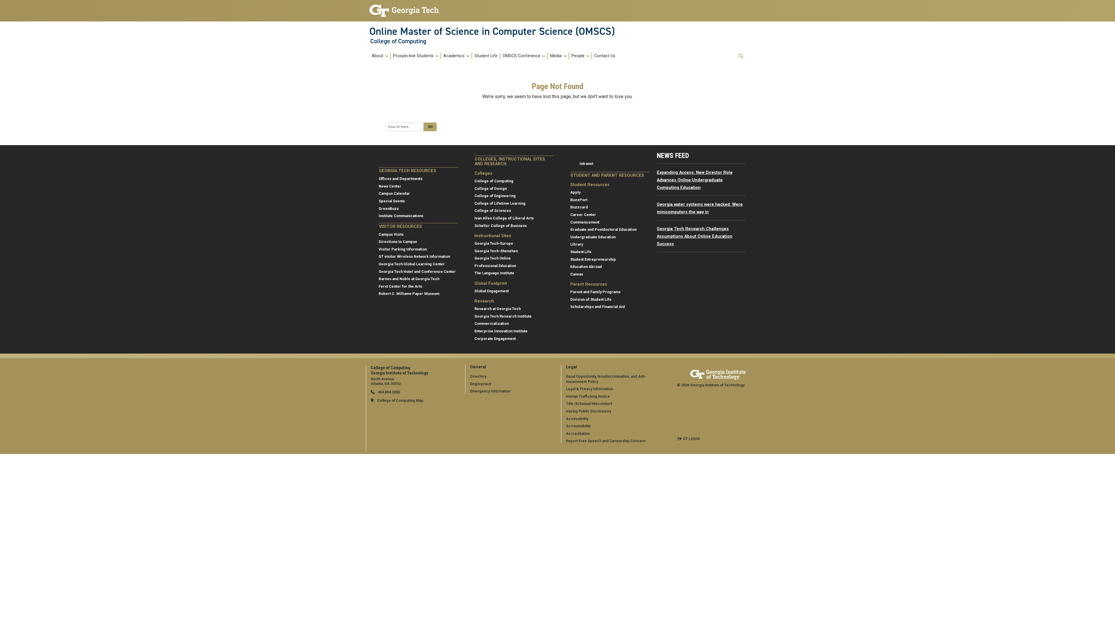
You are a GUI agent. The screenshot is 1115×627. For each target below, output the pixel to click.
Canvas (576, 274)
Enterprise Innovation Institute (501, 331)
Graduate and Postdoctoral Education (603, 229)
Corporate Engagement (495, 338)
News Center (390, 186)
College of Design (490, 188)
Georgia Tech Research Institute (503, 316)
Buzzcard (579, 207)
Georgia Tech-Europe (493, 243)
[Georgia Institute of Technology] (404, 8)
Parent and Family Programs (595, 292)
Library (576, 244)
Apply (575, 192)
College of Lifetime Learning (500, 203)
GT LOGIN (691, 439)
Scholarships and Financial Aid (597, 307)
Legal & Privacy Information (589, 389)
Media (556, 55)
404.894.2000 (388, 392)
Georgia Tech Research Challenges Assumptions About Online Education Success (694, 236)
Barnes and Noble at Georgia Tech (409, 279)
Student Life (485, 55)
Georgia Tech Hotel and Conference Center (417, 271)
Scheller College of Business (500, 226)
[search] (741, 56)
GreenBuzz (389, 208)
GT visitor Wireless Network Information (414, 256)
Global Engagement (491, 291)
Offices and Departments (400, 178)
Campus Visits (391, 234)
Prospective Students (413, 55)
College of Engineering (495, 196)
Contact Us (604, 55)
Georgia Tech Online (492, 258)
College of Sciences (492, 210)
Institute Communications (401, 216)
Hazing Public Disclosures (588, 411)
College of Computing (398, 41)
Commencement (584, 222)
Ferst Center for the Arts (400, 286)
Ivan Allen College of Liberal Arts (504, 218)
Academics (454, 55)
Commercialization (491, 323)
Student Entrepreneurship (593, 259)
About (377, 55)
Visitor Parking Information (403, 249)
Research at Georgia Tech (497, 309)
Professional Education (495, 266)
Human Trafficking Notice (588, 396)
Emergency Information (490, 391)
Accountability (578, 426)
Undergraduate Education (593, 237)
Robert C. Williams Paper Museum (409, 293)
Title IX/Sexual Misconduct (589, 403)
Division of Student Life (591, 299)
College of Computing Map (400, 400)
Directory (478, 376)
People (578, 55)
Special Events (392, 201)
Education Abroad (586, 266)
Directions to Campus (398, 241)
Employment (480, 384)
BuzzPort (578, 200)
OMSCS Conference (521, 55)
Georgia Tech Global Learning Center (412, 264)
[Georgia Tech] (718, 374)
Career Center (583, 214)
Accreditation (578, 433)
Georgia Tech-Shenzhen (496, 251)
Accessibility (577, 419)
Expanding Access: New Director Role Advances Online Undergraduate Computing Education (695, 180)
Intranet (586, 163)
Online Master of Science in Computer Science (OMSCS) (492, 31)
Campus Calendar (394, 193)
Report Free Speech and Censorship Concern (605, 441)
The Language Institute (494, 273)
